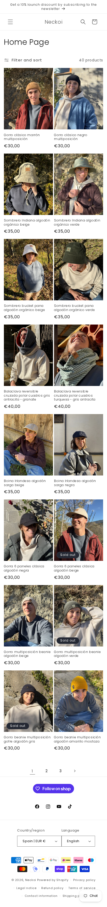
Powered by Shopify (53, 880)
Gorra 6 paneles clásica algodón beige (74, 568)
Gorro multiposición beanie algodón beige (27, 654)
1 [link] (32, 771)
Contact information (41, 896)
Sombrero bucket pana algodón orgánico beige (24, 308)
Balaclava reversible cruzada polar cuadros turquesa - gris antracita (75, 395)
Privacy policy (84, 880)
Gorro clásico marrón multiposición (22, 137)
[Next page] (74, 771)
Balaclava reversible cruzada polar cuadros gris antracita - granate (27, 395)
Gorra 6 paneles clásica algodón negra (24, 568)
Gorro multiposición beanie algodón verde (77, 654)
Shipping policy (75, 896)
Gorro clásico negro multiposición (70, 137)
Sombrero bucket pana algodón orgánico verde (74, 308)
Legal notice (26, 888)
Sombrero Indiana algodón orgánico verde (77, 222)
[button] (10, 22)
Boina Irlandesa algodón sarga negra (75, 483)
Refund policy (52, 888)
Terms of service (81, 888)
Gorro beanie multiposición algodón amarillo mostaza (77, 739)
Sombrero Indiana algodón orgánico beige (27, 222)
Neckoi (30, 880)
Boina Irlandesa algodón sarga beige (25, 483)
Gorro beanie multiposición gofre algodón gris (27, 739)
